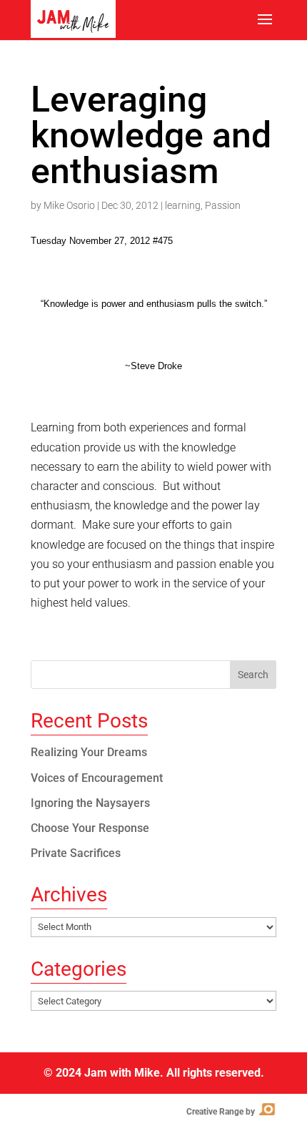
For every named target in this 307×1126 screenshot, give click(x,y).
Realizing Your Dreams (89, 752)
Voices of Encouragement (97, 778)
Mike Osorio (69, 205)
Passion (223, 205)
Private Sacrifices (76, 853)
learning (183, 205)
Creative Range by (230, 1112)
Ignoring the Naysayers (90, 803)
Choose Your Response (90, 828)
